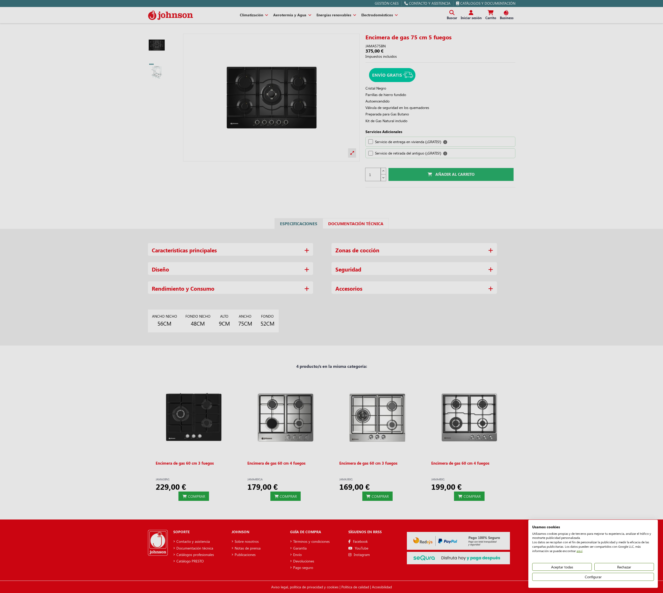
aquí (579, 551)
